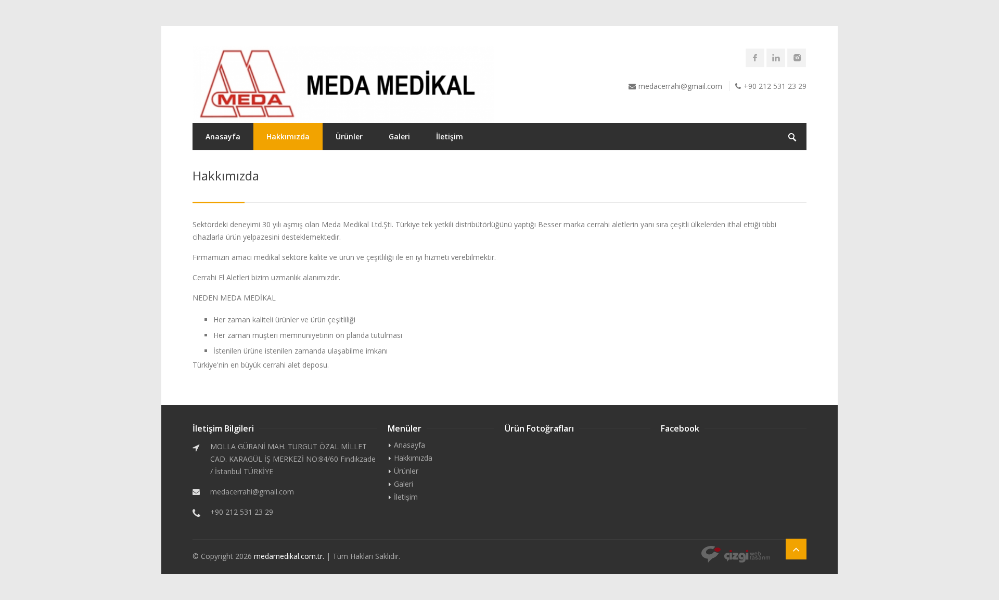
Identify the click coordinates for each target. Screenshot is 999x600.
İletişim (449, 136)
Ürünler (349, 136)
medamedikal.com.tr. (289, 556)
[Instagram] (796, 57)
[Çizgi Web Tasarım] (735, 555)
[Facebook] (755, 57)
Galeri (399, 136)
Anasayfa (223, 136)
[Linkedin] (775, 57)
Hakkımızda (288, 136)
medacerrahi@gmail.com (680, 86)
